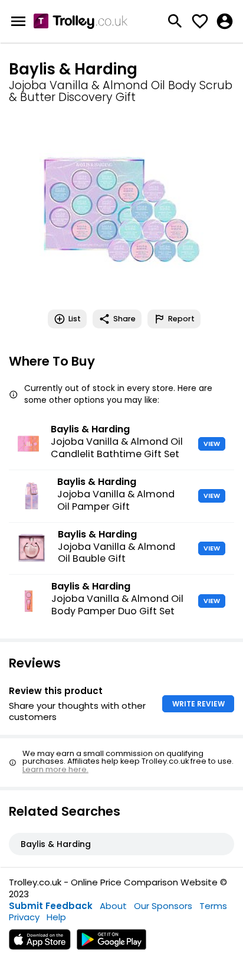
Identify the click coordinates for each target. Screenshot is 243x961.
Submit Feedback (51, 906)
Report (181, 318)
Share (124, 318)
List (74, 318)
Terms (213, 906)
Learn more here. (55, 769)
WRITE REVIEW (198, 704)
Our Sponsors (163, 906)
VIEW (211, 443)
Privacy (24, 917)
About (113, 906)
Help (56, 917)
